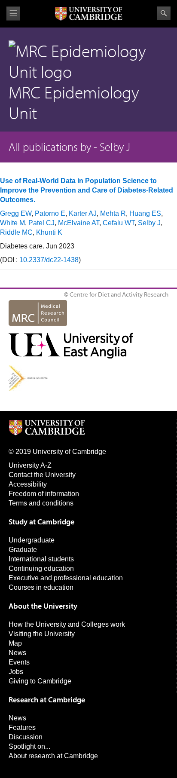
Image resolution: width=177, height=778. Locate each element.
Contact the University (42, 474)
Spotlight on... (29, 746)
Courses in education (41, 587)
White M (12, 223)
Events (19, 662)
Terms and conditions (41, 503)
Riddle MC (16, 232)
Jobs (16, 671)
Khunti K (49, 232)
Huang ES (145, 213)
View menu (13, 13)
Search (164, 13)
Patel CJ (41, 223)
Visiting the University (42, 633)
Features (22, 727)
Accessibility (28, 484)
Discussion (26, 737)
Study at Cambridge (41, 522)
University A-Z (30, 465)
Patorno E (50, 213)
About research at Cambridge (53, 756)
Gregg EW (15, 213)
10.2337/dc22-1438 (49, 259)
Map (15, 643)
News (17, 652)
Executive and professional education (66, 578)
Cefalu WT (118, 223)
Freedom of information (44, 493)
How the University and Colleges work (67, 624)
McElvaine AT (78, 223)
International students (41, 559)
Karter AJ (83, 213)
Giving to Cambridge (40, 681)
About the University (43, 606)
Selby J (149, 223)
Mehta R (113, 213)
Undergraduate (32, 540)
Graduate (23, 549)
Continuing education (41, 568)
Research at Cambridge (47, 699)
